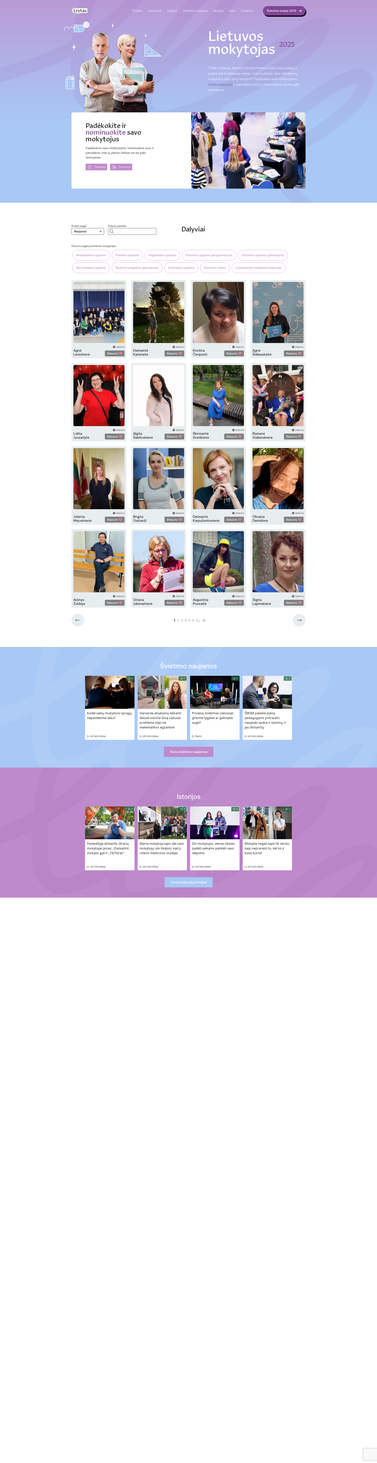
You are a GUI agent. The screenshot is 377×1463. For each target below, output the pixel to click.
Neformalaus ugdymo (91, 268)
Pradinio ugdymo (127, 255)
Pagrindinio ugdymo (162, 255)
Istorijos (218, 11)
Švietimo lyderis (215, 268)
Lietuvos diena (97, 736)
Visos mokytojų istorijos (188, 882)
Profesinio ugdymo (181, 268)
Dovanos (247, 11)
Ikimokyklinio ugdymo (91, 255)
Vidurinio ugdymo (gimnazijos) (263, 255)
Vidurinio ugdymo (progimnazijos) (209, 255)
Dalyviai (172, 11)
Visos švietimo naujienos (189, 752)
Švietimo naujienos (195, 11)
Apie (232, 11)
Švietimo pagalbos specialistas (137, 268)
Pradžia (137, 11)
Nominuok (154, 11)
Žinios (198, 736)
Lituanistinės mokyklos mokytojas (258, 268)
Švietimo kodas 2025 (281, 11)
